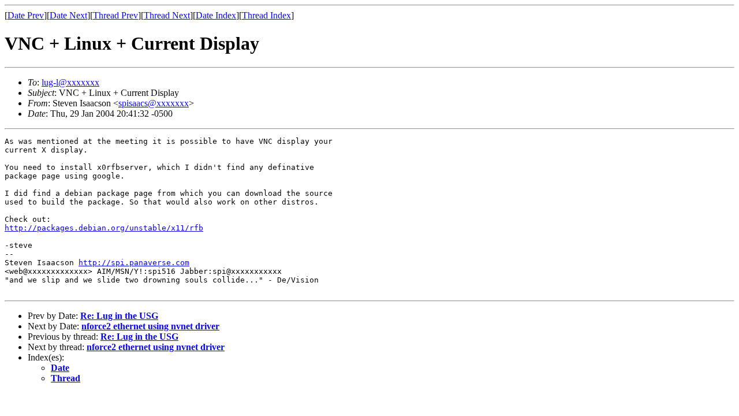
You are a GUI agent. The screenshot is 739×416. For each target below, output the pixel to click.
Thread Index (266, 15)
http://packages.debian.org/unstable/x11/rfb (104, 228)
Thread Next (167, 15)
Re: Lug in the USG (119, 316)
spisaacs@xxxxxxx (153, 103)
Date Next (68, 15)
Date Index (216, 15)
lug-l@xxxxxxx (70, 82)
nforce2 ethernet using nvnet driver (150, 326)
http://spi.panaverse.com (134, 262)
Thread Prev (115, 15)
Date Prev (26, 15)
